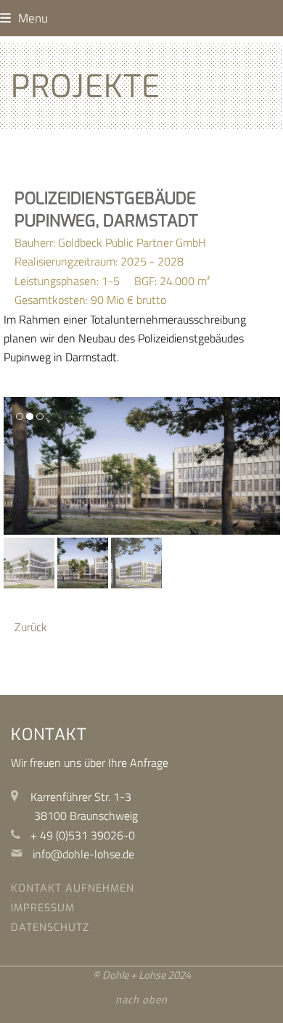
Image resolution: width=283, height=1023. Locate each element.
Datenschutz (50, 927)
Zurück (31, 627)
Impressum (43, 908)
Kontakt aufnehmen (72, 888)
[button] (24, 18)
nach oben (141, 999)
